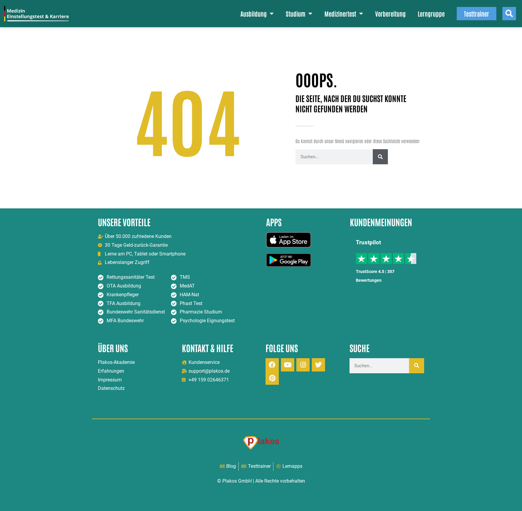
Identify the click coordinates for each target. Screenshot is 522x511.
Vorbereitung (390, 14)
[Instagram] (303, 364)
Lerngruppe (431, 14)
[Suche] (380, 156)
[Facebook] (272, 364)
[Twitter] (318, 364)
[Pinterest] (272, 378)
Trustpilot (368, 242)
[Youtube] (287, 364)
